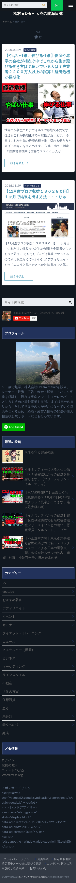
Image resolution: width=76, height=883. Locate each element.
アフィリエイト (13, 608)
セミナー (8, 625)
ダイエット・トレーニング (21, 633)
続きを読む (17, 163)
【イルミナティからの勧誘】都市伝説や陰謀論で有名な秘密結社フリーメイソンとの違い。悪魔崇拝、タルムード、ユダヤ (47, 522)
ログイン (8, 760)
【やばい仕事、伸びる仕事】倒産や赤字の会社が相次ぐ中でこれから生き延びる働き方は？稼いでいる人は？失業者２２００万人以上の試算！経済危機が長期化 (37, 66)
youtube (8, 591)
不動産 (7, 683)
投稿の (9, 765)
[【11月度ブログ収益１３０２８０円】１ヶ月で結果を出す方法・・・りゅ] (38, 235)
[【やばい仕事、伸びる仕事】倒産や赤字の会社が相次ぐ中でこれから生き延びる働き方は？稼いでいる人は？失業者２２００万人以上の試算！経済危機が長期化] (38, 122)
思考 (5, 708)
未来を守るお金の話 (39, 452)
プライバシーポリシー (17, 859)
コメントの (13, 770)
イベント (8, 616)
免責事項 (43, 859)
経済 (5, 733)
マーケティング (13, 666)
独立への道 (10, 724)
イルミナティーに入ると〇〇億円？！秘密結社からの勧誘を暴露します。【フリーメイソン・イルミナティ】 (47, 476)
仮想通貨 (8, 700)
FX (4, 583)
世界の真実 (10, 691)
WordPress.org (12, 775)
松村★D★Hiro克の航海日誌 (38, 13)
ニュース (8, 641)
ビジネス (8, 658)
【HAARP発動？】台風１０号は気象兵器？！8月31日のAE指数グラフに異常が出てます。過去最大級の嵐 (47, 499)
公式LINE (57, 5)
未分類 (7, 716)
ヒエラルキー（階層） (18, 650)
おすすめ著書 (12, 600)
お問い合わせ (38, 868)
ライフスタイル (13, 675)
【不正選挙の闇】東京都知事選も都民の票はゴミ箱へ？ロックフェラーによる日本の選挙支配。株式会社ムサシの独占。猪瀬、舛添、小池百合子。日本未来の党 (36, 547)
